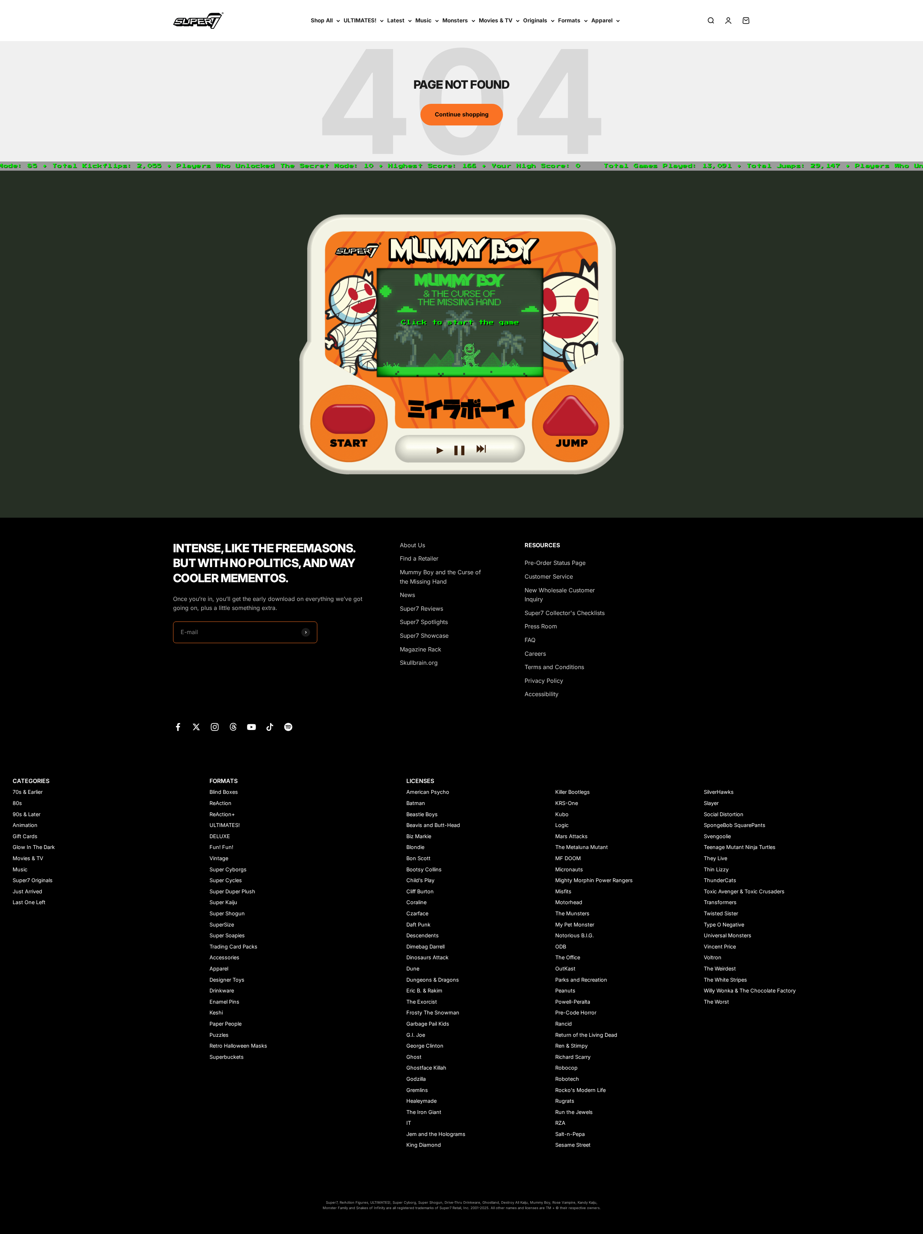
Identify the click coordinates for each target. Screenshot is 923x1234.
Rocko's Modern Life (580, 1090)
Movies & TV (495, 20)
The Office (567, 957)
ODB (560, 946)
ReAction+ (222, 814)
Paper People (225, 1024)
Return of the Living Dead (586, 1035)
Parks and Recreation (581, 980)
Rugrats (564, 1101)
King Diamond (423, 1145)
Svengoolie (717, 836)
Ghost (413, 1057)
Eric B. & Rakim (424, 990)
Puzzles (219, 1035)
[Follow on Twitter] (196, 727)
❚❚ (459, 448)
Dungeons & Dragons (432, 980)
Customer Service (549, 576)
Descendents (422, 935)
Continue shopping (462, 114)
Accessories (224, 957)
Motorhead (568, 902)
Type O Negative (724, 924)
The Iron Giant (423, 1112)
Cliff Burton (420, 891)
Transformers (720, 902)
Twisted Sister (721, 913)
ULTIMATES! (360, 20)
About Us (412, 545)
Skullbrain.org (419, 662)
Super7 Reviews (421, 608)
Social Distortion (723, 814)
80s (17, 803)
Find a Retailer (419, 558)
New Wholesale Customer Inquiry (560, 595)
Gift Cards (25, 836)
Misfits (563, 891)
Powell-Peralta (572, 1002)
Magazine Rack (420, 649)
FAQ (530, 639)
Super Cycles (225, 880)
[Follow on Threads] (233, 727)
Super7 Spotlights (424, 621)
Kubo (562, 814)
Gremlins (417, 1090)
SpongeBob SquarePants (734, 825)
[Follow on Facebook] (178, 727)
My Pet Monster (574, 924)
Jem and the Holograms (435, 1134)
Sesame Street (573, 1145)
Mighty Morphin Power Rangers (594, 880)
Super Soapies (227, 935)
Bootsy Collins (424, 869)
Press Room (541, 626)
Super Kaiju (223, 902)
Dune (412, 968)
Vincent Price (720, 946)
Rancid (563, 1024)
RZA (560, 1123)
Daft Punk (418, 924)
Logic (562, 825)
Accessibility (541, 694)
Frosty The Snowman (432, 1012)
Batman (415, 803)
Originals (535, 20)
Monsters (455, 20)
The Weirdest (720, 968)
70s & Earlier (28, 792)
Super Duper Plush (232, 891)
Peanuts (565, 990)
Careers (535, 653)
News (407, 594)
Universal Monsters (727, 935)
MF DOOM (568, 858)
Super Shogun (227, 913)
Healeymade (421, 1101)
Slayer (711, 803)
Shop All (322, 20)
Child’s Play (420, 880)
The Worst (716, 1002)
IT (408, 1123)
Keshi (216, 1012)
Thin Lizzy (716, 869)
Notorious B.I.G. (574, 935)
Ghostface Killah (426, 1068)
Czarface (417, 913)
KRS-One (566, 803)
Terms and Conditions (554, 667)
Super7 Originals (33, 880)
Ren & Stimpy (571, 1046)
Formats (569, 20)
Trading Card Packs (233, 946)
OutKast (565, 968)
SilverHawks (719, 792)
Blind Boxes (223, 792)
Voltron (712, 957)
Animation (25, 825)
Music (423, 20)
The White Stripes (725, 980)
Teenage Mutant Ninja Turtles (740, 847)
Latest (396, 20)
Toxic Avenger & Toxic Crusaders (744, 891)
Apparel (602, 20)
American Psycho (427, 792)
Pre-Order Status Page (555, 562)
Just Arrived (27, 891)
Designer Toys (226, 980)
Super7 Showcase (424, 635)
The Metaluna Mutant (581, 847)
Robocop (566, 1068)
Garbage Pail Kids (427, 1024)
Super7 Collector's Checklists (565, 612)
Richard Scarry (573, 1057)
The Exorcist (421, 1002)
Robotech (567, 1079)
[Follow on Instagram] (215, 727)
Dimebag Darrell (425, 946)
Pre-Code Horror (575, 1012)
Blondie (415, 847)
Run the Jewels (574, 1112)
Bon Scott (418, 858)
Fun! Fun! (221, 847)
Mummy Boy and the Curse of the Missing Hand (440, 577)
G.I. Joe (415, 1035)
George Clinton (424, 1046)
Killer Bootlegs (572, 792)
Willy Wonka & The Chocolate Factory (750, 990)
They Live (715, 858)
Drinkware (221, 990)
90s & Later (26, 814)
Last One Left (29, 902)
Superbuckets (226, 1057)
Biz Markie (418, 836)
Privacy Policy (544, 680)
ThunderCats (720, 880)
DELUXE (219, 836)
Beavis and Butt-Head (433, 825)
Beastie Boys (422, 814)
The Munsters (572, 913)
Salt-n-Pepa (570, 1134)
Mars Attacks (571, 836)
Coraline (416, 902)
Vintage (218, 858)
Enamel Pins (224, 1002)
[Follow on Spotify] (288, 727)
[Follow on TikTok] (270, 727)
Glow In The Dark (34, 847)
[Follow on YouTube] (251, 727)
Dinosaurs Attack (427, 957)
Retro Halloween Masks (238, 1046)
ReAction (220, 803)
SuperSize (221, 924)
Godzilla (416, 1079)
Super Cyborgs (228, 869)
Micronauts (569, 869)
